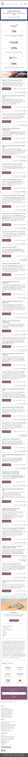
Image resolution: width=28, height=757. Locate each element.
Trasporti (5, 632)
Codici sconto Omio (21, 256)
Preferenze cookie (21, 755)
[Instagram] (4, 750)
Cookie (14, 755)
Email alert (3, 740)
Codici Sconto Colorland (6, 717)
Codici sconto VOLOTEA (20, 138)
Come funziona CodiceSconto (8, 736)
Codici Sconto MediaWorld (7, 713)
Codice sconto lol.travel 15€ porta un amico (13, 581)
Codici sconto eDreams (20, 240)
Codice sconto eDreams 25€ (10, 263)
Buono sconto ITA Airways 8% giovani (14, 423)
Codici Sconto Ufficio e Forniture (8, 725)
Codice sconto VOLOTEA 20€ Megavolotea (11, 129)
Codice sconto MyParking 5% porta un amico (14, 455)
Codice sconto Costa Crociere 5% (12, 164)
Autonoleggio (6, 628)
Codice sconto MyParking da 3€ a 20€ (13, 213)
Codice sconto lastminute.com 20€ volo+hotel (12, 301)
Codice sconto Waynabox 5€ (11, 439)
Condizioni (5, 755)
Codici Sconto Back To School (8, 722)
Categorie (11, 702)
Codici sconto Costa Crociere (19, 172)
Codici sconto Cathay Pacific (19, 381)
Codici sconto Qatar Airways (19, 365)
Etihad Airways (7, 676)
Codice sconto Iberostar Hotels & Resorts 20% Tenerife (12, 547)
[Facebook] (2, 750)
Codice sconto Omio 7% (9, 247)
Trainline (20, 669)
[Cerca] (21, 4)
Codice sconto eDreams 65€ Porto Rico (12, 489)
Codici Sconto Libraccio (6, 715)
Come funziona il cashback (7, 739)
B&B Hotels (20, 682)
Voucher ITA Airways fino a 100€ (12, 80)
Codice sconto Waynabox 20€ (11, 180)
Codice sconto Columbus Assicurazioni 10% (13, 146)
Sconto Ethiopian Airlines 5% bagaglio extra (14, 36)
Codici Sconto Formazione (7, 727)
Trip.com (20, 676)
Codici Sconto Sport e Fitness (8, 728)
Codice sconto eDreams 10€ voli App (13, 232)
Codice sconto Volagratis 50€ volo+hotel (14, 67)
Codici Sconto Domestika (7, 710)
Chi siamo (3, 735)
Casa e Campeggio (7, 629)
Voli (3, 636)
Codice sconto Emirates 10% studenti (13, 195)
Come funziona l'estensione (7, 738)
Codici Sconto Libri (5, 729)
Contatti (3, 744)
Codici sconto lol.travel (20, 590)
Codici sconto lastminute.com (19, 294)
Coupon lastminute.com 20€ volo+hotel (10, 282)
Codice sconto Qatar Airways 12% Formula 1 (12, 354)
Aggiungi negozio (5, 741)
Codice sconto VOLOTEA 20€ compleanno (11, 321)
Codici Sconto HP (5, 708)
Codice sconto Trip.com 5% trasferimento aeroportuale (10, 472)
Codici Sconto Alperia (6, 712)
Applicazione (4, 743)
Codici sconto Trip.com (20, 107)
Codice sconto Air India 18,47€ (11, 564)
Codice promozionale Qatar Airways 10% (13, 389)
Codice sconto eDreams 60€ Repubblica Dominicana (10, 509)
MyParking (8, 669)
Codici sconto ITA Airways (20, 88)
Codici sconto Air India (20, 573)
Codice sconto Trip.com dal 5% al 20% (14, 114)
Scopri (6, 88)
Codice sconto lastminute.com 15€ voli (14, 338)
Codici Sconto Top (5, 723)
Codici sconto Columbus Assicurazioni (20, 157)
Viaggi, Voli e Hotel (8, 626)
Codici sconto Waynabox (20, 188)
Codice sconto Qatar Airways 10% (14, 52)
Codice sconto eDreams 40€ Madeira (13, 528)
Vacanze (5, 634)
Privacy (10, 755)
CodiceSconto (4, 702)
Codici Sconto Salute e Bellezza (8, 724)
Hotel (4, 631)
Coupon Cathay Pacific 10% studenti (13, 372)
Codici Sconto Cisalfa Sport (7, 709)
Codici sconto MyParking (20, 224)
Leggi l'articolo (14, 620)
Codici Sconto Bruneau (6, 714)
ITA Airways (8, 682)
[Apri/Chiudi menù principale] (25, 4)
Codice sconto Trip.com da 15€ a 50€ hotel (13, 96)
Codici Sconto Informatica (7, 730)
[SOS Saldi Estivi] (14, 605)
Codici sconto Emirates (20, 206)
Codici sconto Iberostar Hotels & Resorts (19, 556)
